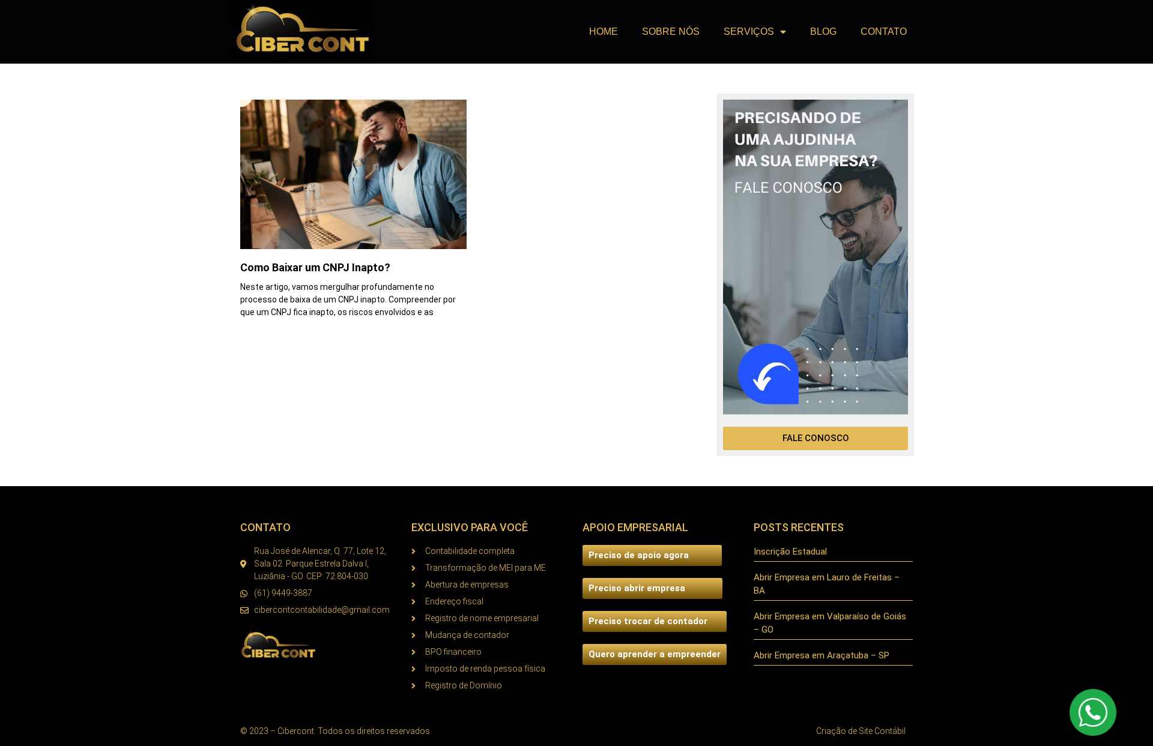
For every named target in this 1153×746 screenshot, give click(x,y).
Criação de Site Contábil (861, 731)
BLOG (823, 31)
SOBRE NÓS (671, 31)
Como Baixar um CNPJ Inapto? (315, 267)
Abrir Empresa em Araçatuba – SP (821, 655)
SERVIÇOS (749, 31)
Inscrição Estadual (790, 551)
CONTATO (884, 31)
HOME (603, 31)
